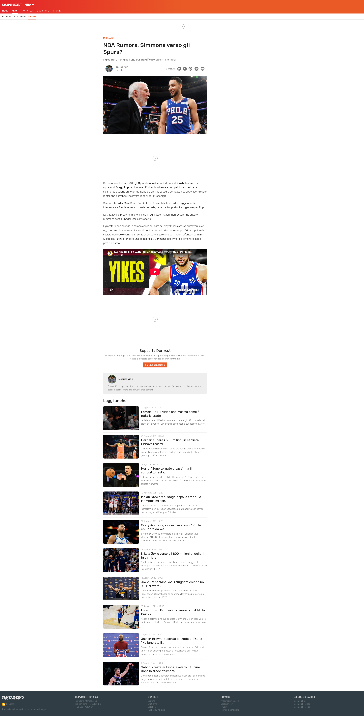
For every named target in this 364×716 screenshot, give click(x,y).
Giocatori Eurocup (301, 707)
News (15, 11)
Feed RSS (10, 704)
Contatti (151, 701)
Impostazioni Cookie (230, 701)
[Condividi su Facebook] (185, 69)
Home (5, 11)
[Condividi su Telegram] (196, 68)
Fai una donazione (155, 365)
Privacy (224, 707)
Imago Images (39, 709)
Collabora (152, 707)
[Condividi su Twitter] (179, 69)
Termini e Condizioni (230, 710)
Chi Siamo (152, 704)
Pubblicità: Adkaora (156, 710)
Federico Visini (121, 67)
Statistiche (43, 11)
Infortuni (58, 11)
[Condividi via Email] (202, 69)
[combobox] (29, 4)
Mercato (32, 16)
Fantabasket (20, 16)
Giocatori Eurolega (301, 704)
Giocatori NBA (299, 701)
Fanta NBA (27, 11)
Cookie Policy (227, 704)
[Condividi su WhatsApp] (190, 69)
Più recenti (7, 16)
